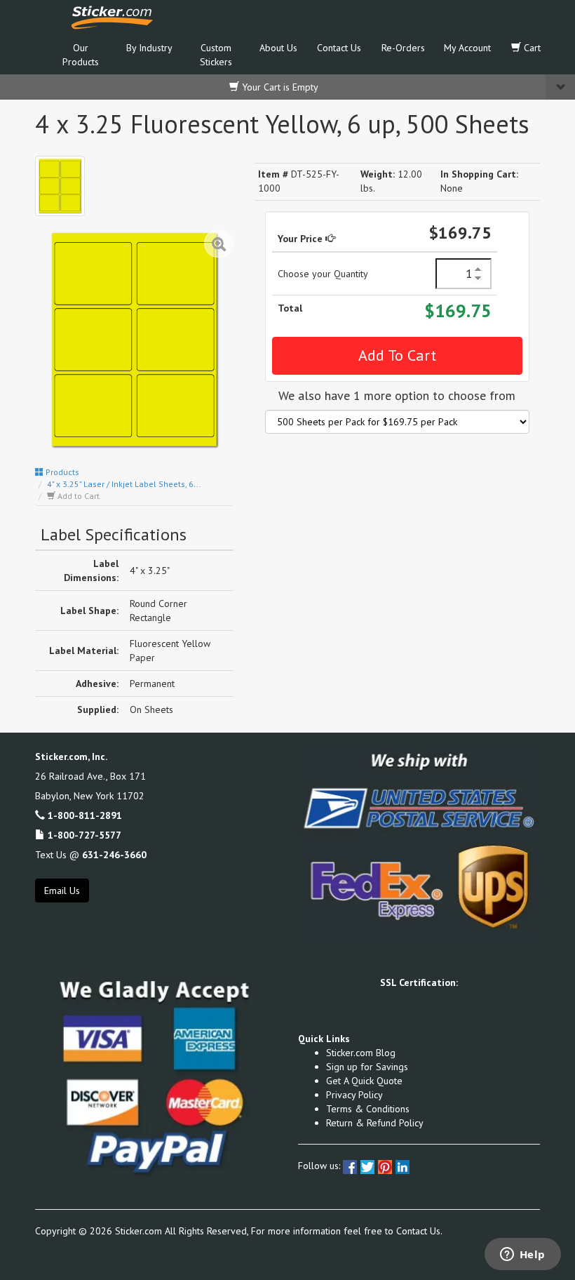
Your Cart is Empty (278, 87)
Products (61, 472)
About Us (278, 47)
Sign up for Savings (367, 1066)
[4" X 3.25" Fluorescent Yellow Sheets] (60, 186)
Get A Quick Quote (364, 1080)
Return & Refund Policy (375, 1122)
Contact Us (339, 47)
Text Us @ (91, 854)
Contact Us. (419, 1231)
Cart (531, 47)
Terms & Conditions (368, 1108)
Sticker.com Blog (360, 1052)
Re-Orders (403, 47)
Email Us (62, 890)
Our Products (80, 54)
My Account (467, 47)
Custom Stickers (216, 54)
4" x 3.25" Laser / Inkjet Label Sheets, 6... (124, 484)
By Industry (149, 47)
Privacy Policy (354, 1094)
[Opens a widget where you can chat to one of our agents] (522, 1255)
